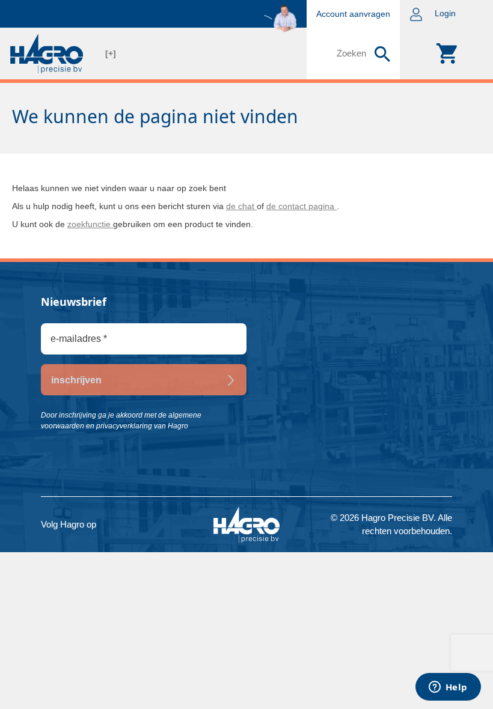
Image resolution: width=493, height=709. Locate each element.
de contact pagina (301, 206)
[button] (446, 14)
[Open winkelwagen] (446, 53)
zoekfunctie (90, 224)
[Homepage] (47, 53)
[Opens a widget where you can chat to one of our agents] (448, 688)
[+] (110, 53)
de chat (241, 206)
